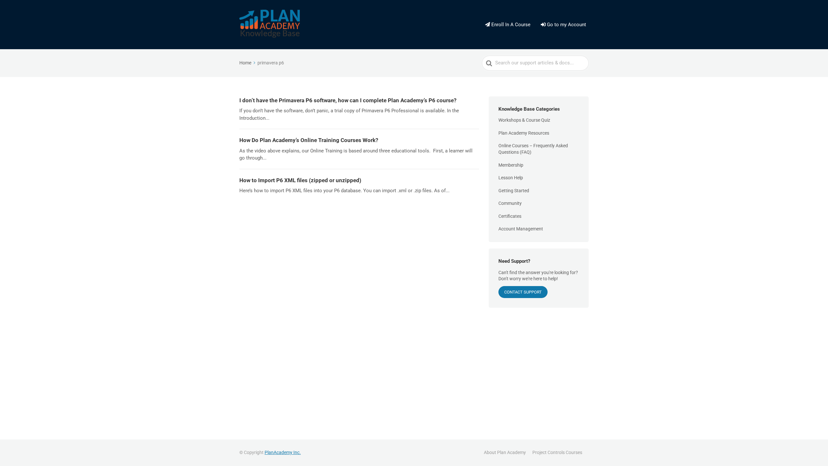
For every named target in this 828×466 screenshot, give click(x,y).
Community (510, 203)
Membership (510, 165)
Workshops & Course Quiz (524, 120)
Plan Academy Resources (523, 133)
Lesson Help (510, 177)
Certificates (509, 216)
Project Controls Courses (557, 452)
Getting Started (513, 190)
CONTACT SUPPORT (523, 292)
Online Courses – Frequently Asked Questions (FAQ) (533, 149)
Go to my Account (566, 25)
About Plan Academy (505, 452)
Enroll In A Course (510, 25)
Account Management (520, 228)
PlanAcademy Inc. (283, 452)
